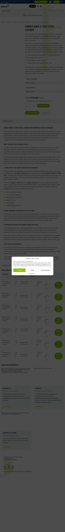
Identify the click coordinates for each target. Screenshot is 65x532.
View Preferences (45, 270)
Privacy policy (32, 273)
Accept (19, 270)
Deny (32, 270)
